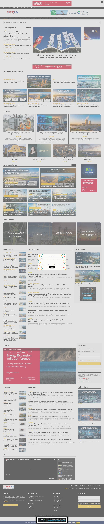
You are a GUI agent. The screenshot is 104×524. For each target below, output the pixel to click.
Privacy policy (61, 264)
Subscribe (52, 267)
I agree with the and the (53, 264)
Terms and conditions (52, 264)
